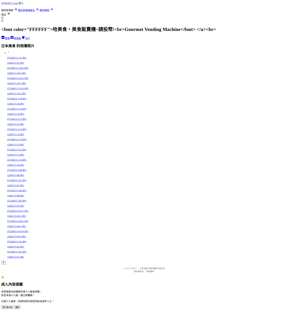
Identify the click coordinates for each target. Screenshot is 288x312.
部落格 (18, 38)
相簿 (7, 38)
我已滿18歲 (7, 307)
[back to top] (3, 263)
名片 (27, 38)
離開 (17, 307)
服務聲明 (150, 271)
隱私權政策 (139, 271)
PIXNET (133, 268)
